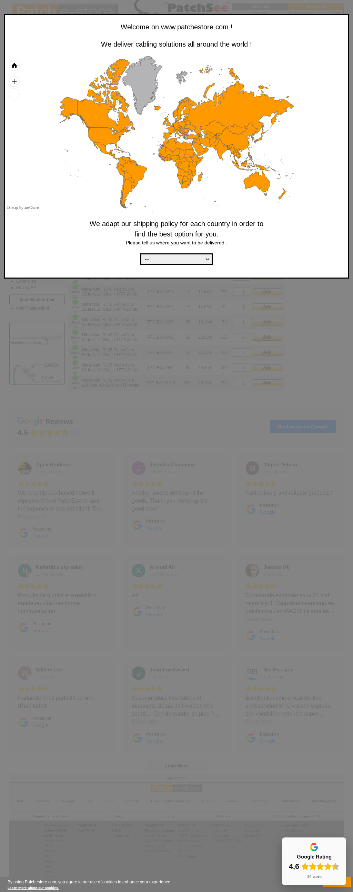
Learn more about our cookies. (33, 888)
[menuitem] (204, 148)
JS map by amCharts (23, 207)
